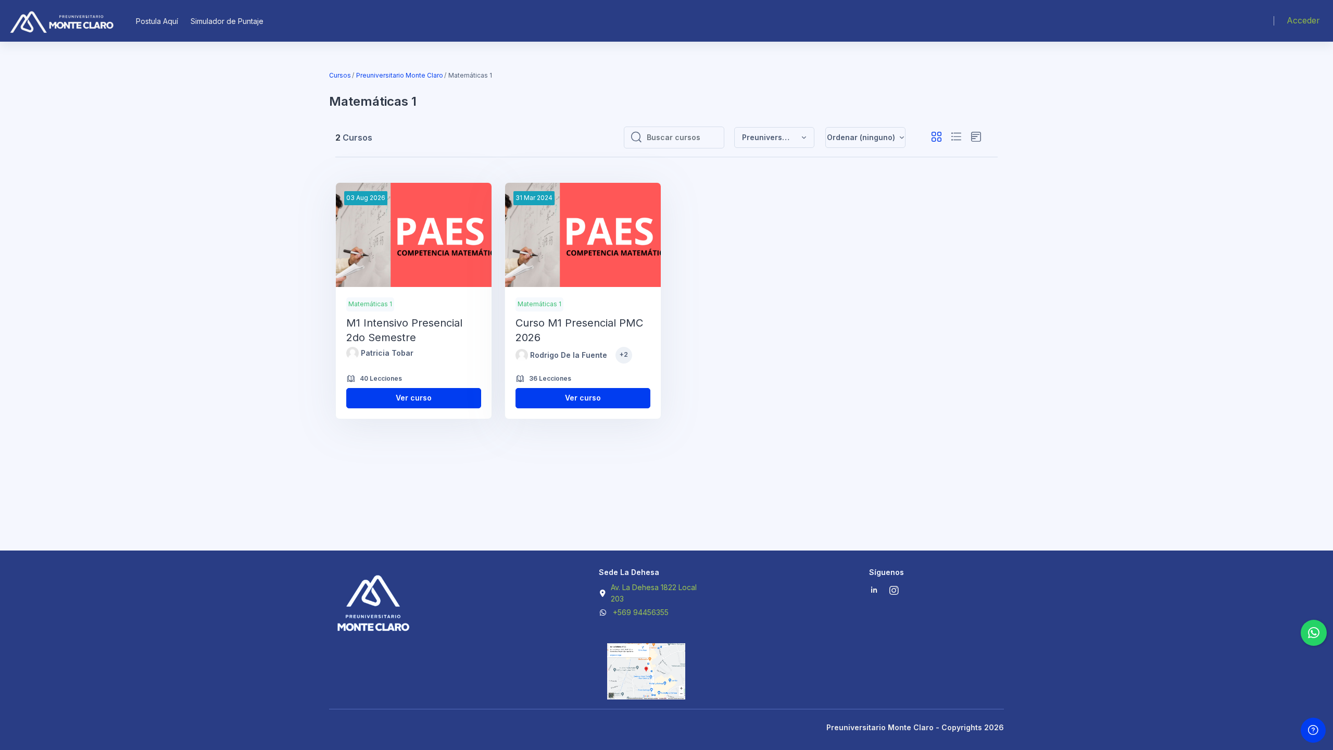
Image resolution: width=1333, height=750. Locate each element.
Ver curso (414, 397)
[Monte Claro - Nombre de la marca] (61, 21)
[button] (774, 137)
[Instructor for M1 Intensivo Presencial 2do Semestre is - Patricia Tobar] (352, 353)
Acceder (1303, 20)
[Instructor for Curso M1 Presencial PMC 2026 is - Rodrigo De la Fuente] (521, 355)
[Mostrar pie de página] (1313, 730)
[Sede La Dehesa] (646, 690)
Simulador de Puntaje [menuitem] (227, 21)
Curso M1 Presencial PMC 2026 (579, 330)
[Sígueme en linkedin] (874, 590)
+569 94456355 (641, 612)
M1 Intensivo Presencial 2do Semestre (404, 330)
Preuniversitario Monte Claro (399, 75)
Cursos (340, 75)
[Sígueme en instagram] (894, 591)
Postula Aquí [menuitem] (157, 21)
